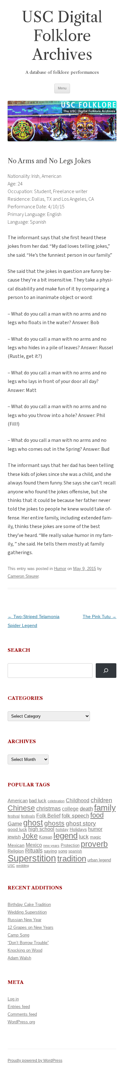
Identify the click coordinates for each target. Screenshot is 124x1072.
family (105, 807)
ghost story (81, 823)
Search (19, 650)
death (86, 808)
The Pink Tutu (99, 616)
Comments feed (22, 1014)
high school (41, 829)
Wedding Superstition (27, 912)
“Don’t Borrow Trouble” (28, 942)
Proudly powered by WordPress (35, 1060)
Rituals (34, 850)
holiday (62, 829)
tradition (71, 858)
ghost (33, 822)
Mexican (16, 845)
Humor (60, 568)
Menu (62, 88)
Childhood (77, 800)
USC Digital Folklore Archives (62, 36)
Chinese (21, 808)
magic (95, 837)
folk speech (75, 816)
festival (14, 816)
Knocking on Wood (25, 950)
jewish (14, 836)
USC (11, 865)
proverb (94, 843)
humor (95, 829)
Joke (30, 836)
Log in (13, 999)
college (70, 808)
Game (15, 824)
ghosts (54, 823)
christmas (48, 808)
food (97, 815)
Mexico (34, 845)
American (18, 800)
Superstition (32, 858)
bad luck (37, 800)
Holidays (78, 829)
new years (51, 845)
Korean (45, 837)
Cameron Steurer (23, 576)
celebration (56, 801)
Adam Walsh (19, 958)
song (62, 851)
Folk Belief (48, 815)
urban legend (99, 860)
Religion (16, 850)
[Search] (106, 670)
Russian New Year (24, 919)
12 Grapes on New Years (30, 927)
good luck (17, 829)
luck (84, 837)
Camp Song (18, 935)
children (101, 800)
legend (65, 835)
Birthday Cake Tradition (29, 904)
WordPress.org (21, 1022)
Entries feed (19, 1006)
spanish (75, 851)
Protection (70, 845)
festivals (28, 816)
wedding (22, 865)
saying (50, 850)
